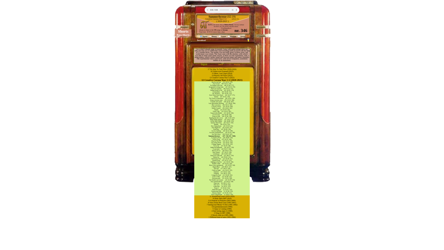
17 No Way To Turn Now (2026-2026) (222, 69)
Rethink (216, 124)
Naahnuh (216, 172)
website (241, 25)
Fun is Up (216, 146)
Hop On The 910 (216, 141)
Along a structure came (216, 100)
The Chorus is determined (216, 98)
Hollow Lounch (216, 108)
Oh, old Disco (216, 93)
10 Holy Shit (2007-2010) (222, 198)
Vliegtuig (216, 173)
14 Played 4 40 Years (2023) (222, 76)
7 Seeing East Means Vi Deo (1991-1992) (222, 205)
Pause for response (216, 88)
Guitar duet (216, 186)
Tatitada (216, 110)
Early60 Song (216, 160)
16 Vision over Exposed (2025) (222, 71)
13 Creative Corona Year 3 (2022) (222, 78)
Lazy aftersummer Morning (216, 103)
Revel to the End (216, 82)
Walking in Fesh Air (216, 162)
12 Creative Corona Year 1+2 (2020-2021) (222, 80)
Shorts (183, 31)
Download (201, 40)
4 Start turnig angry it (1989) (222, 211)
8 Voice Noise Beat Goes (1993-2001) (222, 203)
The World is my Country (216, 180)
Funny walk (216, 111)
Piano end (216, 183)
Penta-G (216, 188)
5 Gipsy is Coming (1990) (222, 209)
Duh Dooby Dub (216, 159)
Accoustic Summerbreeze (216, 132)
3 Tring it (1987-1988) (222, 213)
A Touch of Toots (216, 106)
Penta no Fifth (216, 116)
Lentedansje (216, 154)
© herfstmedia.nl (226, 28)
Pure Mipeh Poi (216, 127)
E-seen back (216, 149)
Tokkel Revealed (216, 190)
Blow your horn (216, 105)
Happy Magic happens (216, 119)
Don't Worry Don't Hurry (216, 95)
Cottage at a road (216, 175)
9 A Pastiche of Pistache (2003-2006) (222, 201)
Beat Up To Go (216, 151)
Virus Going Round (216, 194)
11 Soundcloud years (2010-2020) (222, 196)
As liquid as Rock (216, 138)
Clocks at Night (216, 170)
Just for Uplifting (216, 131)
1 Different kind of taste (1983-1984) (222, 217)
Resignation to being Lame (216, 87)
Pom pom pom (216, 178)
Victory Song (216, 139)
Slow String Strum (216, 126)
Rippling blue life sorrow (216, 118)
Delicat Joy (216, 157)
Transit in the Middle (216, 113)
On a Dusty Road (216, 142)
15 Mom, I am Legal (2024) (222, 73)
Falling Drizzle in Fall (216, 90)
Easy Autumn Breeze (216, 181)
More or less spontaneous (216, 165)
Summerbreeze (214, 136)
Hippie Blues (216, 167)
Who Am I (216, 185)
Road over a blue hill (216, 155)
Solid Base (216, 129)
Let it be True (216, 115)
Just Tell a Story (216, 134)
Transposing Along (216, 191)
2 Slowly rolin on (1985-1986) (222, 215)
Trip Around (216, 84)
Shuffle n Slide (216, 163)
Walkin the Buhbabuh (216, 147)
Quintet (216, 97)
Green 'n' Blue (216, 177)
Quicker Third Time (216, 123)
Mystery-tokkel (216, 193)
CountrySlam (216, 92)
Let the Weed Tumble (216, 121)
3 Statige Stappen (216, 144)
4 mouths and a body (216, 102)
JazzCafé (216, 168)
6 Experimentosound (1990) (222, 207)
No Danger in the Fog (216, 85)
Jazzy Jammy (216, 152)
